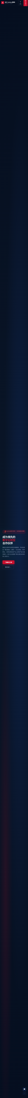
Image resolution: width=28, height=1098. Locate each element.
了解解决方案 (8, 562)
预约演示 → (8, 567)
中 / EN (20, 3)
